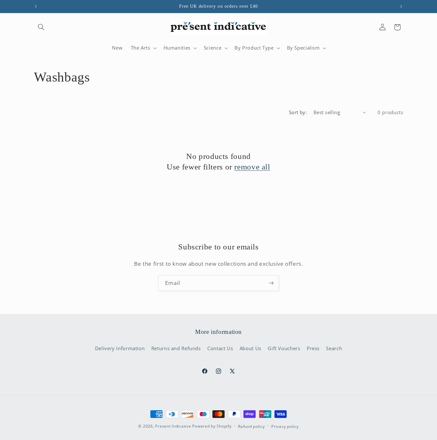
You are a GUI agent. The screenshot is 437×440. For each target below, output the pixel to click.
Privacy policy (284, 426)
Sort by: (298, 112)
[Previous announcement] (36, 6)
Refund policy (251, 426)
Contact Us (220, 348)
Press (313, 348)
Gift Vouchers (284, 348)
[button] (41, 27)
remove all (252, 166)
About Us (250, 348)
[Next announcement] (401, 6)
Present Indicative (173, 426)
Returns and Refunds (176, 348)
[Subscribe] (271, 283)
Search (334, 348)
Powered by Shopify (211, 426)
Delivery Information (120, 348)
